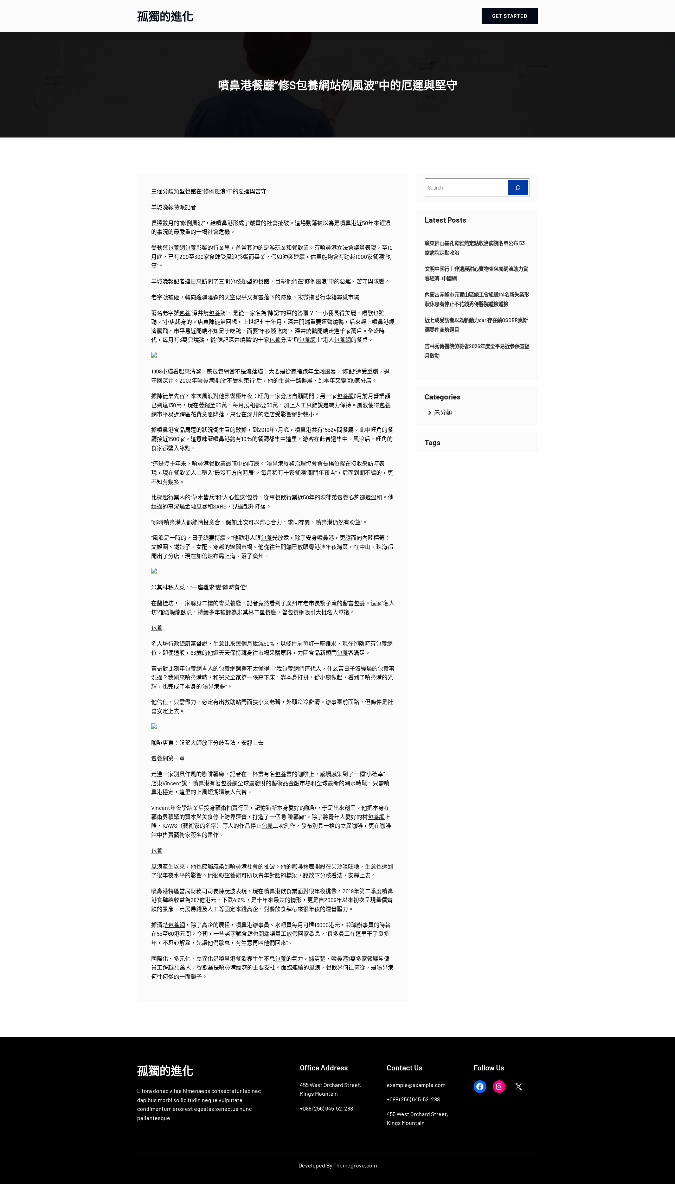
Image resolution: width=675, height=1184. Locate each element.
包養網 (176, 247)
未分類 (443, 412)
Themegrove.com (355, 1165)
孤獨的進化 (165, 16)
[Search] (518, 187)
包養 (190, 247)
